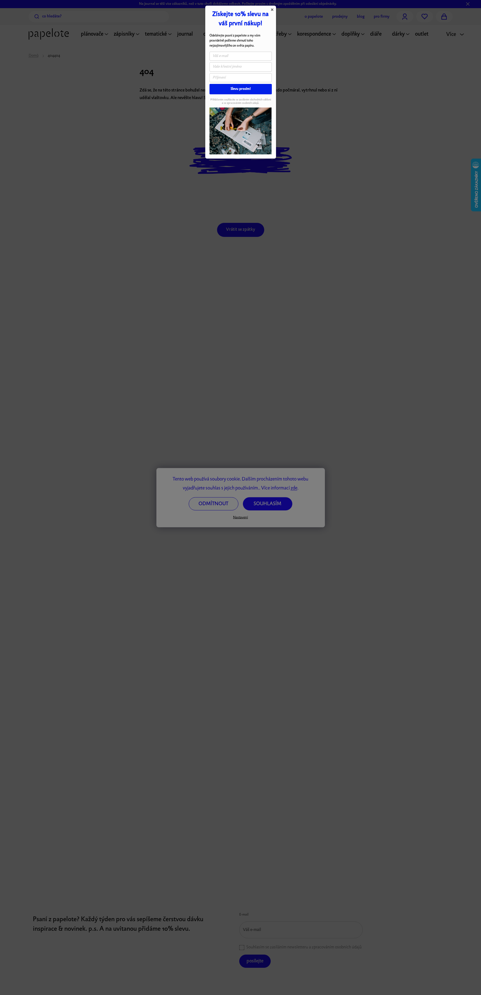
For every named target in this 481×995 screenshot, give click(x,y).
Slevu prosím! (241, 89)
